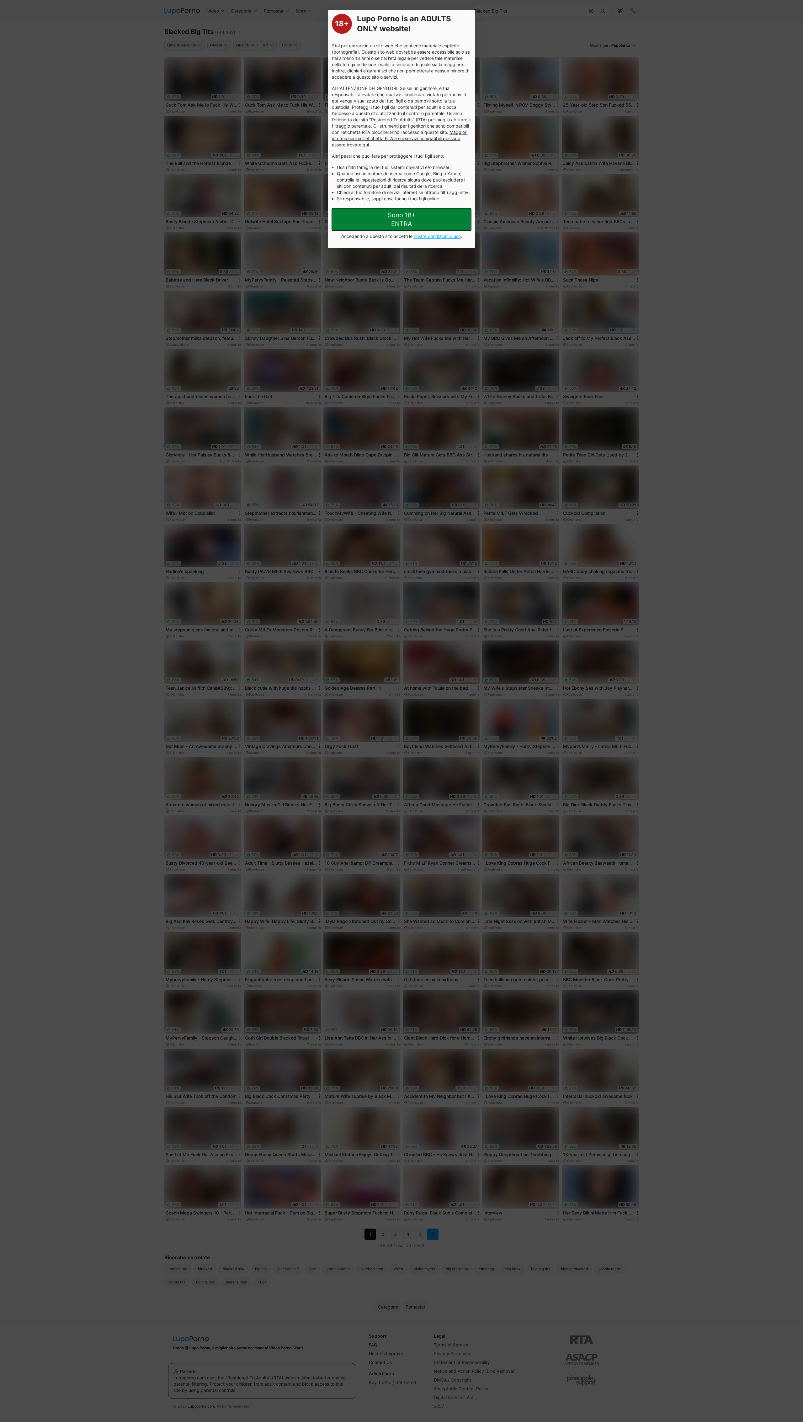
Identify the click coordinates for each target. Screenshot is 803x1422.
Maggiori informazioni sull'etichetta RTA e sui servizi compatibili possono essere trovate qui (399, 138)
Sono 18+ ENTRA (402, 219)
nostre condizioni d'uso (437, 236)
